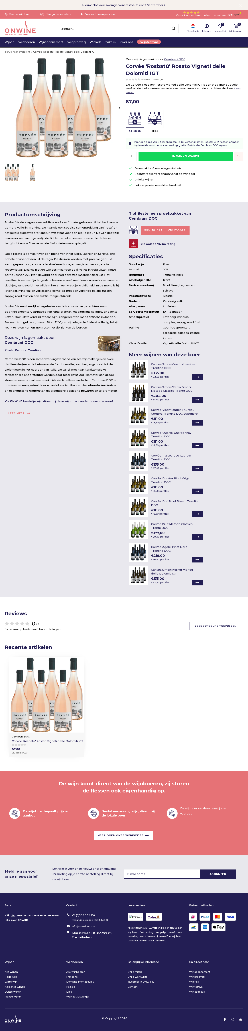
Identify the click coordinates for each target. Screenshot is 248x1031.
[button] (12, 172)
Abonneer (218, 874)
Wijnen (9, 42)
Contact (132, 986)
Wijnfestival (149, 42)
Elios (69, 991)
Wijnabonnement (51, 42)
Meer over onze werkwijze (120, 835)
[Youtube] (240, 1020)
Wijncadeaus (197, 991)
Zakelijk (110, 42)
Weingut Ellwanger (77, 996)
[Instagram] (232, 1020)
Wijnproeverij (76, 42)
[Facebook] (225, 1020)
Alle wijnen (11, 971)
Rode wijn (11, 976)
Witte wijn (11, 981)
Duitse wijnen (13, 991)
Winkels (95, 42)
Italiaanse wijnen (15, 986)
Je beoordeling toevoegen (215, 625)
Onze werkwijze (137, 976)
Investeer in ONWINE (141, 981)
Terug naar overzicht (17, 51)
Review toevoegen (152, 79)
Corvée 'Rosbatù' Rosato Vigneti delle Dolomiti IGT (47, 741)
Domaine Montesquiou (80, 981)
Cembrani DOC (174, 59)
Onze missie (135, 971)
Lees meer (16, 413)
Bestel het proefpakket (165, 229)
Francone (72, 976)
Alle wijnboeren (75, 971)
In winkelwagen (185, 156)
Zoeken (173, 28)
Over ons (126, 42)
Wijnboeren (26, 42)
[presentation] (119, 108)
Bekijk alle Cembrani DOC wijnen (207, 145)
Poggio (70, 986)
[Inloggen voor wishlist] (238, 156)
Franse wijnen (13, 996)
